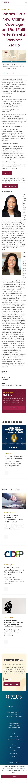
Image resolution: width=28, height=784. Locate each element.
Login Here (6, 173)
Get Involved (14, 736)
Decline (14, 781)
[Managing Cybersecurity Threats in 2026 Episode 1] (6, 473)
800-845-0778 (14, 725)
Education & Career (14, 748)
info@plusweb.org (14, 727)
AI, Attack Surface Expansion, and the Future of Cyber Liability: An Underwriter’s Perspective (13, 623)
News (14, 750)
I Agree (14, 776)
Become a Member (9, 186)
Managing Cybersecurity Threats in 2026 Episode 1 (14, 457)
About (14, 756)
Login (14, 733)
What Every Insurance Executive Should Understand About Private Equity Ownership (13, 518)
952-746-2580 (14, 723)
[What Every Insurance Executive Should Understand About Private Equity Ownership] (6, 537)
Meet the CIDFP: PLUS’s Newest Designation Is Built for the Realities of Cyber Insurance (14, 571)
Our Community (14, 753)
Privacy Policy (14, 762)
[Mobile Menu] (26, 2)
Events (14, 745)
